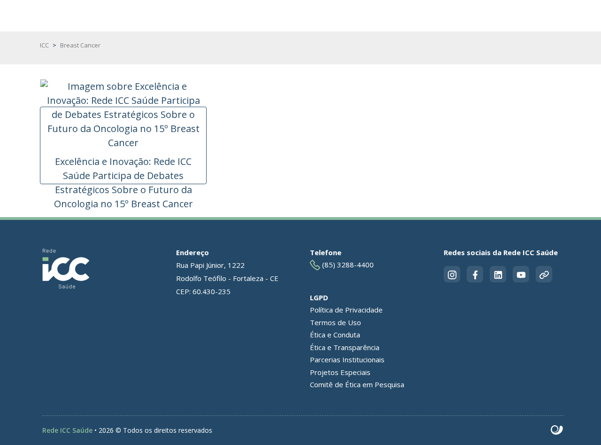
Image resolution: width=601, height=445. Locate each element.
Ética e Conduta (335, 334)
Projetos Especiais (340, 372)
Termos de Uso (335, 322)
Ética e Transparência (344, 347)
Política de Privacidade (346, 309)
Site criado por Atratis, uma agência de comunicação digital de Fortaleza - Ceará (557, 430)
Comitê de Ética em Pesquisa (357, 384)
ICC (44, 45)
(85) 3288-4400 (347, 264)
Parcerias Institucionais (347, 359)
